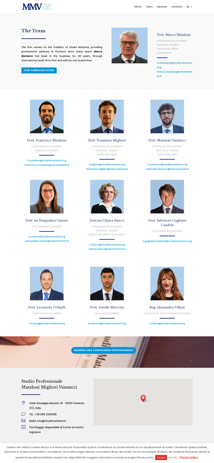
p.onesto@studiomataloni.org (46, 236)
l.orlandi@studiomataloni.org (47, 323)
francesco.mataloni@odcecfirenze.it (46, 165)
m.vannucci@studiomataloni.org (167, 164)
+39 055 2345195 (45, 414)
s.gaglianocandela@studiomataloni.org (167, 241)
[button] (144, 398)
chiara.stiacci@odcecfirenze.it (106, 249)
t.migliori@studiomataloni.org (107, 164)
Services (162, 7)
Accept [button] (161, 457)
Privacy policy (189, 457)
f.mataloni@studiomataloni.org (46, 160)
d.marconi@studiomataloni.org (107, 323)
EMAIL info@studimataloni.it (47, 421)
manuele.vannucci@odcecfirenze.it (167, 169)
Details (173, 457)
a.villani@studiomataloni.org (167, 323)
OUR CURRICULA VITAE (39, 70)
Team (149, 7)
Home (137, 7)
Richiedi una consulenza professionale (103, 350)
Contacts (176, 7)
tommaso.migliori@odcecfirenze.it (107, 169)
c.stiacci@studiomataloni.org (107, 244)
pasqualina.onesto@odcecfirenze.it (47, 241)
